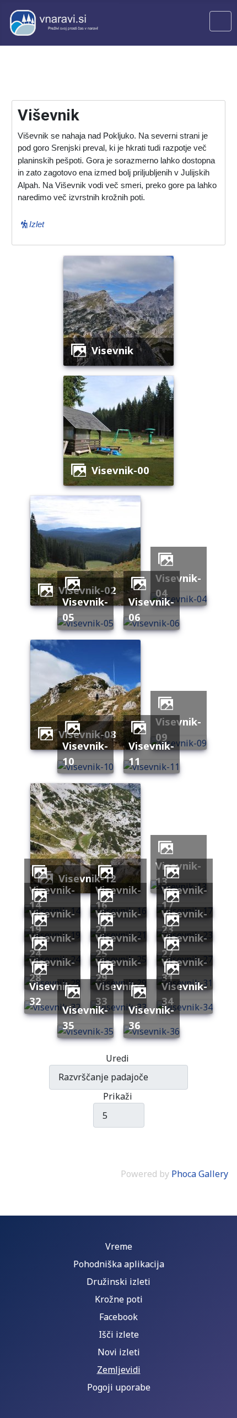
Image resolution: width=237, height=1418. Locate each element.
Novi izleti (119, 1352)
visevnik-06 (151, 609)
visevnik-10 (85, 753)
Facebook (118, 1317)
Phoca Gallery (199, 1174)
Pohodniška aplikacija (118, 1264)
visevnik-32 (52, 993)
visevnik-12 (87, 878)
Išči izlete (119, 1334)
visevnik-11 (151, 753)
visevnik (112, 350)
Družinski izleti (118, 1282)
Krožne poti (119, 1299)
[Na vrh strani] (223, 1404)
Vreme (118, 1246)
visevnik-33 (118, 993)
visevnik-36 (151, 1017)
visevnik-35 (85, 1017)
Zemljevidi (119, 1370)
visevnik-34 (184, 993)
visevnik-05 (85, 609)
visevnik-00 (120, 470)
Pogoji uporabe (118, 1387)
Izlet (35, 224)
